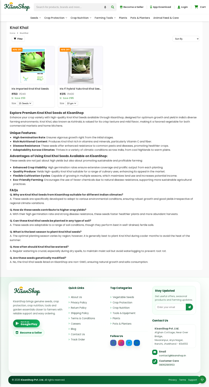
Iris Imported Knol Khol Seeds (30, 88)
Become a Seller (133, 7)
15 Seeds (24, 103)
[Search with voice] (105, 7)
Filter (20, 39)
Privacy (173, 379)
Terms (182, 379)
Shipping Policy (80, 313)
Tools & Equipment (124, 313)
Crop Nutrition (80, 18)
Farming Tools (104, 18)
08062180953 (167, 364)
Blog (73, 329)
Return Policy (78, 307)
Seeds (34, 18)
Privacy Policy (79, 302)
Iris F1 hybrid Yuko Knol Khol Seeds (81, 88)
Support (192, 379)
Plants (123, 18)
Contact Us (78, 334)
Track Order (78, 339)
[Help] (202, 379)
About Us (76, 297)
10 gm (70, 103)
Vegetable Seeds (123, 297)
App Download (162, 7)
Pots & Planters (140, 18)
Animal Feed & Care (166, 18)
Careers (76, 323)
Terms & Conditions (83, 318)
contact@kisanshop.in (172, 355)
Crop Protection (54, 18)
